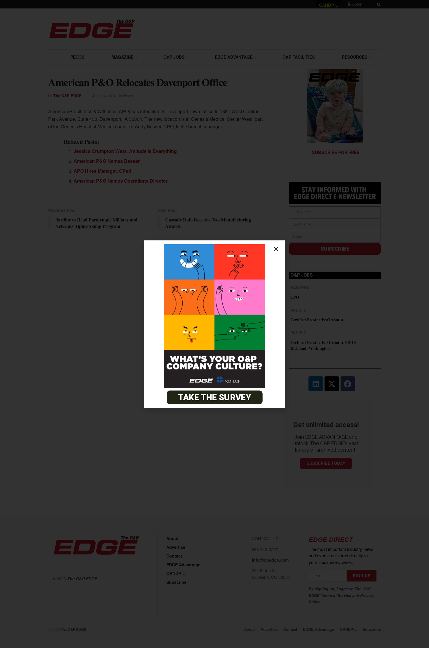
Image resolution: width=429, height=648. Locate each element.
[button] (276, 249)
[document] (214, 324)
